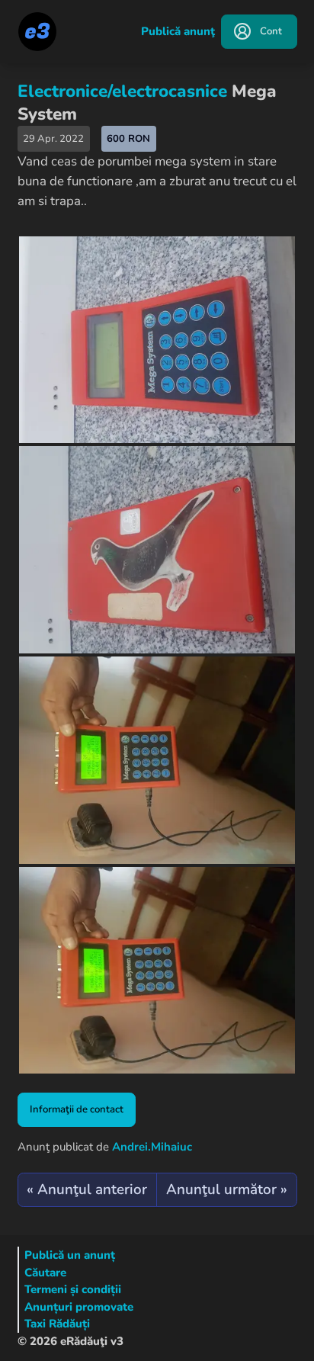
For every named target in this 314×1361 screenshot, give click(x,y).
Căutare (45, 1272)
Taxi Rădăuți (57, 1323)
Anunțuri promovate (78, 1306)
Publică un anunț (69, 1255)
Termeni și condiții (72, 1289)
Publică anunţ (178, 31)
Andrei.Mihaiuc (152, 1146)
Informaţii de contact (76, 1109)
